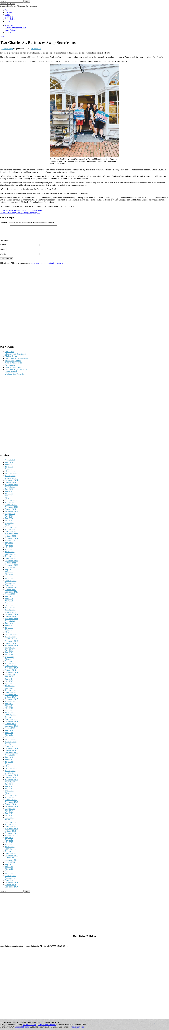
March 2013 (9, 820)
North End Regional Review (16, 369)
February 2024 (10, 527)
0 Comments (36, 49)
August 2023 (10, 540)
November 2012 (11, 829)
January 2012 (10, 851)
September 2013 (11, 806)
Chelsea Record (11, 356)
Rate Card (9, 25)
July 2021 (9, 596)
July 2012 (9, 838)
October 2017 (10, 697)
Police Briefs (10, 19)
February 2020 (10, 634)
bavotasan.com (78, 1027)
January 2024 (10, 529)
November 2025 (11, 480)
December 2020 (11, 612)
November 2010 (11, 882)
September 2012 (11, 833)
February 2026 (10, 473)
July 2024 (9, 516)
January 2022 (10, 583)
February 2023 (10, 554)
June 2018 (9, 679)
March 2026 (9, 471)
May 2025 (9, 493)
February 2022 (10, 581)
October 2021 (10, 590)
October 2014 (10, 777)
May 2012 (9, 842)
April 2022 (9, 576)
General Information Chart (15, 28)
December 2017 (11, 692)
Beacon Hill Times (7, 4)
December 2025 (11, 478)
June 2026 (9, 464)
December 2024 (11, 505)
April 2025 (9, 496)
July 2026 (9, 462)
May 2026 (9, 467)
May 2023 (9, 547)
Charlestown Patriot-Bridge (15, 354)
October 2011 (10, 858)
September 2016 (11, 726)
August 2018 (10, 674)
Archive (8, 32)
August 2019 (10, 648)
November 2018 (11, 668)
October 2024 (10, 509)
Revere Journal (11, 372)
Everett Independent (13, 361)
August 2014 (10, 782)
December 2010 (11, 880)
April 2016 (9, 737)
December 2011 (11, 853)
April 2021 (9, 603)
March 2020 (9, 632)
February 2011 (10, 876)
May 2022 (9, 574)
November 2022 (11, 561)
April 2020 (9, 630)
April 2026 (9, 469)
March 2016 (9, 739)
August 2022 (10, 567)
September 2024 (11, 511)
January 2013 (10, 824)
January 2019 (10, 663)
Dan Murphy (7, 49)
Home (7, 10)
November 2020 (11, 614)
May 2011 (9, 869)
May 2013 (9, 815)
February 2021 (10, 607)
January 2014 (10, 797)
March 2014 (9, 793)
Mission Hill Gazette (13, 367)
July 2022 (9, 569)
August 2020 (10, 621)
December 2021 (11, 585)
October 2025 (10, 482)
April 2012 (9, 844)
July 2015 (9, 757)
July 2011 (8, 864)
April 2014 (9, 791)
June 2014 (9, 786)
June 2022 (9, 572)
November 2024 (11, 507)
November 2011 (11, 855)
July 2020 (9, 623)
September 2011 (11, 860)
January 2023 (10, 556)
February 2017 (10, 715)
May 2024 (9, 520)
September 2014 (11, 779)
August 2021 (10, 594)
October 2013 (10, 804)
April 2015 (9, 764)
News (7, 15)
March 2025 (9, 498)
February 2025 (10, 500)
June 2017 (9, 706)
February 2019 (10, 661)
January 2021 (10, 610)
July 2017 (9, 704)
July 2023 (9, 543)
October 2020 (10, 616)
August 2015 (10, 755)
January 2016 (10, 744)
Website (3, 254)
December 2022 (11, 558)
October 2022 (10, 563)
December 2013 (11, 800)
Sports (7, 21)
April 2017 (9, 710)
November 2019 (11, 641)
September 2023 (11, 538)
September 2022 (11, 565)
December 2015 (11, 746)
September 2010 (11, 887)
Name (3, 245)
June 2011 (9, 867)
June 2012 (9, 840)
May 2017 (9, 708)
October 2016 (10, 724)
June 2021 (9, 598)
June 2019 (9, 652)
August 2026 (10, 460)
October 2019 (10, 643)
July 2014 (9, 784)
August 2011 (10, 862)
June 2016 (9, 733)
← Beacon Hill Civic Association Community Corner (21, 210)
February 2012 (10, 849)
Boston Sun (9, 352)
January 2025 (10, 502)
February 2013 (10, 822)
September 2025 (11, 485)
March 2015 (9, 766)
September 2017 (11, 699)
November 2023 (11, 534)
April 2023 (9, 549)
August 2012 (10, 835)
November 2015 (11, 748)
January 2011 (10, 878)
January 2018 (10, 690)
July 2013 (9, 811)
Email (3, 249)
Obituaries (9, 17)
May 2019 (9, 654)
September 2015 (11, 753)
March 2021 (9, 605)
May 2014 (9, 788)
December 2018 (11, 666)
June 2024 (9, 518)
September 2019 (11, 645)
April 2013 (9, 817)
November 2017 (11, 695)
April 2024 (9, 523)
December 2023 (11, 531)
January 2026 (10, 476)
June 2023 (9, 545)
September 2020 (11, 619)
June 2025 (9, 491)
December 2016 (11, 719)
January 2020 (10, 636)
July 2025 (9, 489)
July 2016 (9, 730)
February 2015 (10, 768)
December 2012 (11, 826)
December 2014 (11, 773)
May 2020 (9, 628)
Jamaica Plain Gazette (13, 363)
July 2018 (9, 677)
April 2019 (9, 657)
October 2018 (10, 670)
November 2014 (11, 775)
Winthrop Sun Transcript (14, 374)
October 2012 (10, 831)
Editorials (8, 12)
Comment (4, 240)
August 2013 (10, 809)
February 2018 (10, 688)
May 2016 (9, 735)
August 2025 (10, 487)
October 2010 (10, 885)
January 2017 (10, 717)
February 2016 (10, 742)
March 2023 (9, 552)
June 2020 (9, 625)
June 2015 (9, 759)
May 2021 (9, 601)
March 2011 (9, 873)
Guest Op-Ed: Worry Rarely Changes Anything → (20, 213)
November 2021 (11, 587)
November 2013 (11, 802)
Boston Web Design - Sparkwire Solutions (39, 1025)
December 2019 (11, 639)
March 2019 (9, 659)
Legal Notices (10, 30)
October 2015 (10, 750)
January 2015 (10, 771)
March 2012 (9, 847)
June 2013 (9, 813)
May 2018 (9, 681)
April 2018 (9, 683)
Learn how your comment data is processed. (48, 263)
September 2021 (11, 592)
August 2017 (10, 701)
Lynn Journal (10, 365)
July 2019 (9, 650)
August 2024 (10, 514)
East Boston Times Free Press (16, 358)
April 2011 (9, 871)
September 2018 (11, 672)
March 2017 (9, 712)
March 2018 (9, 686)
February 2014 (10, 795)
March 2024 (9, 525)
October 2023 (10, 536)
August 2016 (10, 728)
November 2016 (11, 721)
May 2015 (9, 762)
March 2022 (9, 578)
